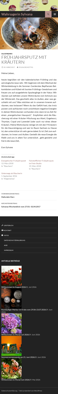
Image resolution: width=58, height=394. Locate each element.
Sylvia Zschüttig (26, 67)
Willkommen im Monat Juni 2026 (15, 380)
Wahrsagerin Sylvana (17, 14)
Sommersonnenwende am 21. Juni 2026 (18, 357)
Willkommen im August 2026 (13, 287)
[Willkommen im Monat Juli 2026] (11, 323)
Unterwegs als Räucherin (11, 173)
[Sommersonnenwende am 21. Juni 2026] (11, 346)
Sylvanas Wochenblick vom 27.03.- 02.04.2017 (20, 205)
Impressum (8, 250)
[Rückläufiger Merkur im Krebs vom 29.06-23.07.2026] (11, 298)
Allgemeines (6, 54)
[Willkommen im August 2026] (11, 275)
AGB (5, 245)
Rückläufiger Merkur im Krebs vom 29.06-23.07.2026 (23, 309)
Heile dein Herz (10, 195)
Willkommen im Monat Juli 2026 (15, 334)
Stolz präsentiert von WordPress (30, 391)
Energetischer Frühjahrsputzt (13, 161)
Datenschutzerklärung (14, 240)
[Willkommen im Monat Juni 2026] (11, 368)
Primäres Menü (55, 14)
